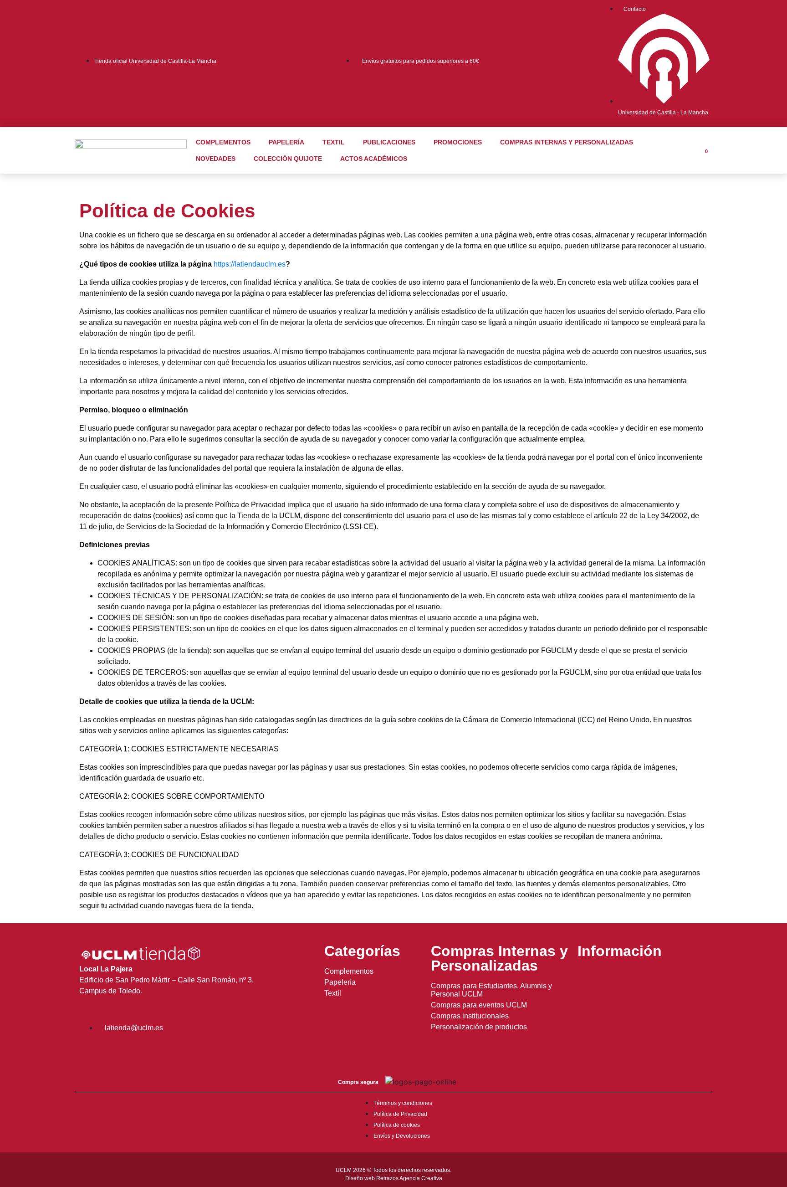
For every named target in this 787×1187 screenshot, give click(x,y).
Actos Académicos (373, 158)
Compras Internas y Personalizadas (566, 142)
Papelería (286, 142)
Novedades (215, 158)
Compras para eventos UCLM (479, 1005)
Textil (333, 142)
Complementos (223, 142)
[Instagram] (90, 1052)
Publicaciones (389, 142)
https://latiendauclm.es (250, 264)
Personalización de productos (479, 1027)
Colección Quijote (288, 158)
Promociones (458, 142)
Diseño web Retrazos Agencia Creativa (393, 1178)
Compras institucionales (470, 1016)
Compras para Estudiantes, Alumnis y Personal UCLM (491, 990)
